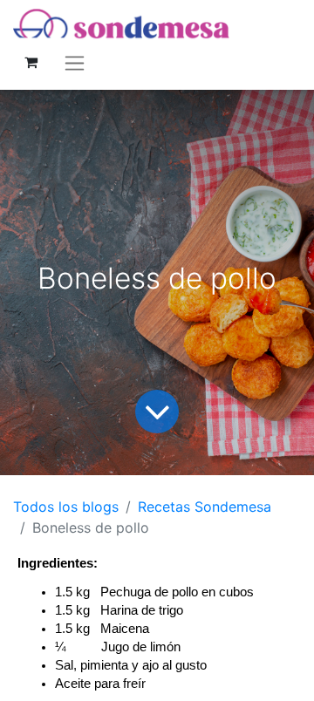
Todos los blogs (66, 506)
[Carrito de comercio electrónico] (30, 61)
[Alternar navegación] (74, 62)
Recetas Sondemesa (204, 506)
